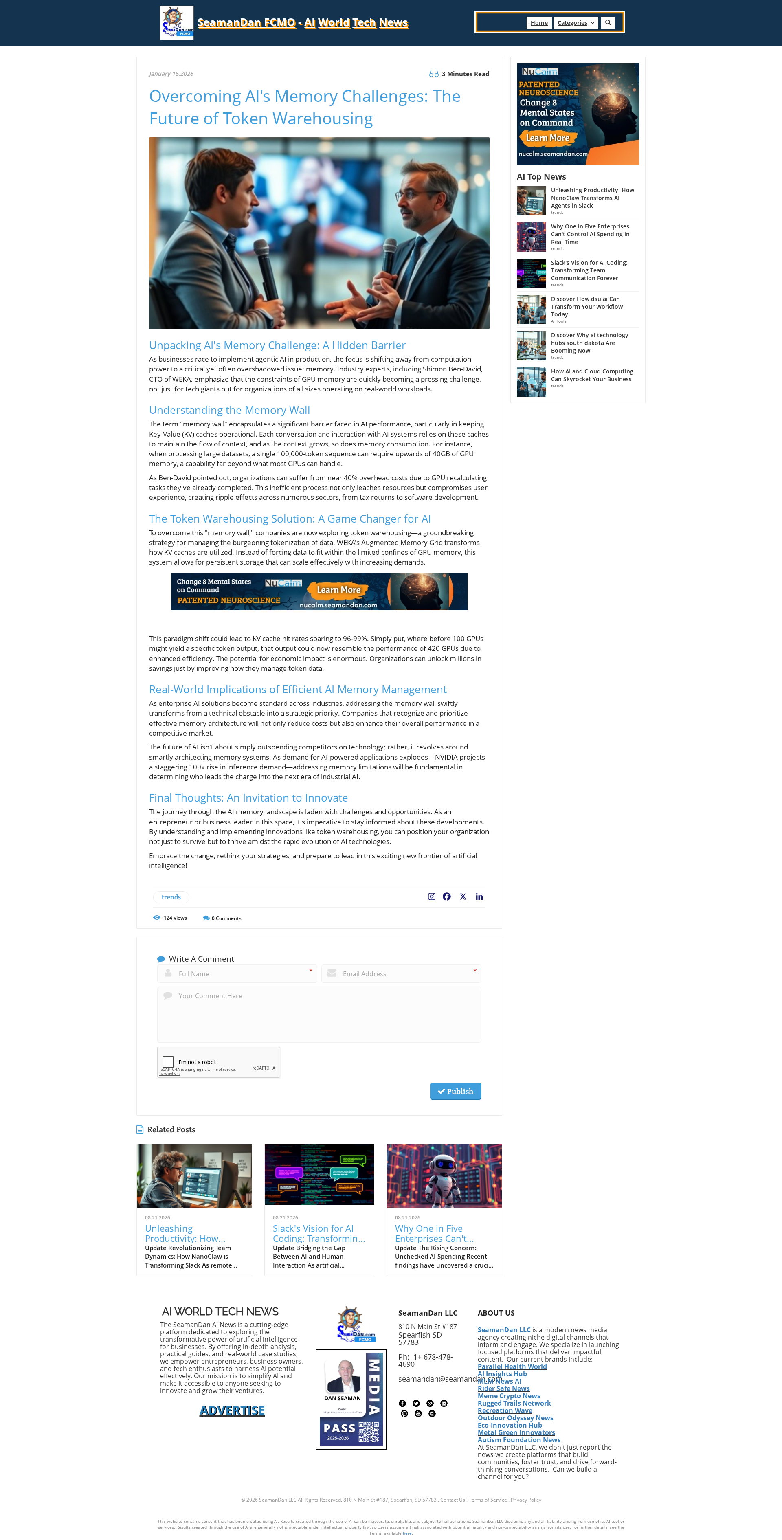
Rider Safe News (504, 1388)
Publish (459, 1091)
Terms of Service (488, 1499)
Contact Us (452, 1499)
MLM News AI (499, 1381)
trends (171, 897)
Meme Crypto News (509, 1395)
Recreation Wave (505, 1410)
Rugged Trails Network (514, 1403)
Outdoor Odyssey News (516, 1417)
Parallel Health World (512, 1366)
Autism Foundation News (519, 1439)
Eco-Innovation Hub (510, 1425)
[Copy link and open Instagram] (432, 895)
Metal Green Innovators (516, 1432)
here (407, 1533)
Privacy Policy (526, 1499)
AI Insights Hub (502, 1373)
